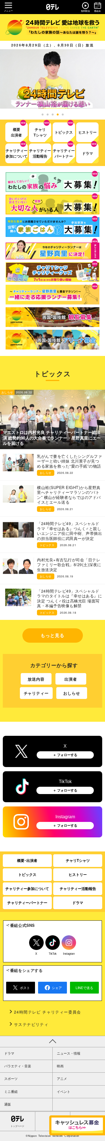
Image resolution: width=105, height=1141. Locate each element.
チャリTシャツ (78, 860)
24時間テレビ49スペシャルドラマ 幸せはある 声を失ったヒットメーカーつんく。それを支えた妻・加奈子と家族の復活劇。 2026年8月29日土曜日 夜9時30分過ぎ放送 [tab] (53, 115)
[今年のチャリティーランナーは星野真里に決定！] (52, 249)
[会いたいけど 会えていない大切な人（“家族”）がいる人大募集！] (52, 204)
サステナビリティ (31, 1024)
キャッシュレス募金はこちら (77, 1125)
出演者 (70, 679)
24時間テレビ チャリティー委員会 (47, 1012)
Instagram (69, 953)
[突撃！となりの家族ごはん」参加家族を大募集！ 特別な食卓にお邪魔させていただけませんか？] (52, 227)
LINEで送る (84, 987)
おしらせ (71, 693)
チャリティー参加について (27, 888)
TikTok (53, 953)
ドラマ (77, 902)
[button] (52, 79)
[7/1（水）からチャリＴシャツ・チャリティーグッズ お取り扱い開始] (52, 272)
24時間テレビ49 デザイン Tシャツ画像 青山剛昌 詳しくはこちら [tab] (47, 115)
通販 (7, 1104)
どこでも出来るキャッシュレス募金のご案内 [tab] (63, 115)
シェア (57, 987)
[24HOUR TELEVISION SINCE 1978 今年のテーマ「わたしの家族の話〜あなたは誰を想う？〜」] (52, 27)
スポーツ (11, 1079)
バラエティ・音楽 (17, 1066)
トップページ (17, 1126)
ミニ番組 (11, 1092)
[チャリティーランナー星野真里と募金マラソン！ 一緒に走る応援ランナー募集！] (52, 294)
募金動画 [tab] (58, 115)
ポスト (25, 987)
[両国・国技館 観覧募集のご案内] (52, 317)
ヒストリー (78, 874)
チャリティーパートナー (27, 902)
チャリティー (36, 693)
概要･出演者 (27, 860)
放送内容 (36, 679)
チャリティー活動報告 (78, 888)
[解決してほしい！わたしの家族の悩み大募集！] (52, 182)
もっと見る (52, 635)
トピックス (27, 874)
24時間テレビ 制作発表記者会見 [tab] (42, 115)
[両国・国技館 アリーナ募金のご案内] (52, 339)
